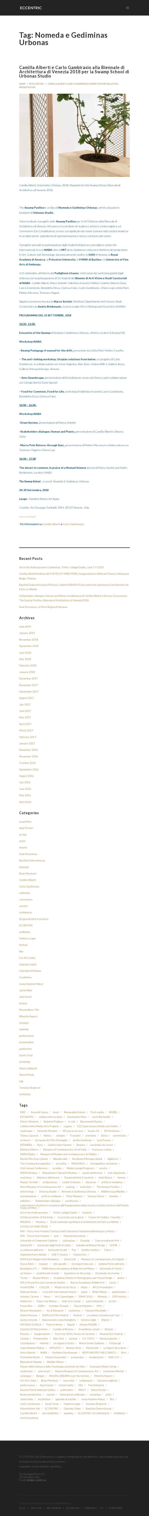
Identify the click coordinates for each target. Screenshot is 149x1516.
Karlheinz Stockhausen (64, 1352)
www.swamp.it (27, 516)
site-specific (60, 1264)
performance (26, 1035)
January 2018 (27, 672)
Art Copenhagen (64, 1296)
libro (123, 1352)
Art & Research (55, 1310)
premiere (91, 1135)
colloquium (69, 1240)
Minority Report (28, 1016)
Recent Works (41, 1278)
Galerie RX (26, 1245)
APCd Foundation (103, 1287)
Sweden (113, 1196)
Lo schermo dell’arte (31, 1250)
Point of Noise (54, 1324)
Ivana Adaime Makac (93, 1399)
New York (58, 1338)
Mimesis (102, 1296)
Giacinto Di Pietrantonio (34, 1329)
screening (24, 1061)
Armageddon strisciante (103, 1163)
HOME (113, 1245)
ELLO (22, 1508)
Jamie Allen (25, 990)
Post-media (97, 1112)
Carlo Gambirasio (78, 83)
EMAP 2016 (86, 1296)
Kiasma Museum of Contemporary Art (76, 1371)
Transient (75, 1135)
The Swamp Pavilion (107, 1187)
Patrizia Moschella (96, 1310)
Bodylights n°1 (28, 1268)
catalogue (25, 1376)
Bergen (40, 1376)
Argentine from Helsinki (33, 1254)
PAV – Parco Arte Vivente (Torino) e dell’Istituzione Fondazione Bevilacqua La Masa (67, 1231)
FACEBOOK (72, 1508)
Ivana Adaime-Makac (31, 983)
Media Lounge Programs (80, 1168)
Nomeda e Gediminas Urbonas (79, 1191)
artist (22, 841)
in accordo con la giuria (71, 1217)
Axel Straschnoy (28, 854)
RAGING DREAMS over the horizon (69, 1376)
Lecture (73, 1338)
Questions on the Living (77, 1273)
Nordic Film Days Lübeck (34, 1159)
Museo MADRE (88, 1324)
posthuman (71, 1201)
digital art (112, 1159)
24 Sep (22, 83)
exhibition (96, 83)
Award (23, 847)
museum (24, 1022)
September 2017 (29, 691)
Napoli (71, 1324)
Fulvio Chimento (29, 1121)
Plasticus (41, 1222)
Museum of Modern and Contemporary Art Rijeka (68, 1154)
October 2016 (27, 762)
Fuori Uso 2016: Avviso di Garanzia (75, 1334)
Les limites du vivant (101, 1145)
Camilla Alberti (57, 83)
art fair (23, 834)
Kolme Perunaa (28, 1315)
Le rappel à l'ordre (64, 1343)
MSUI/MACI (78, 1163)
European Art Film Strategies (51, 1140)
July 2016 (24, 782)
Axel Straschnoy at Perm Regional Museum (43, 606)
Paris (40, 1145)
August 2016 (26, 775)
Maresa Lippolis (108, 1338)
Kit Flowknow (112, 1131)
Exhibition (119, 1413)
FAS (81, 1385)
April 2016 (25, 801)
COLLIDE (44, 1287)
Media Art (26, 1301)
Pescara (24, 1334)
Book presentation (30, 1394)
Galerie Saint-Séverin (59, 1145)
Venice (47, 1135)
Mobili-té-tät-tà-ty (65, 1287)
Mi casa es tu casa (73, 1131)
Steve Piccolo (26, 1074)
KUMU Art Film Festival (55, 1315)
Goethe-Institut (90, 1250)
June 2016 (25, 788)
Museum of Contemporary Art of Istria (65, 1149)
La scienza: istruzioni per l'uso (103, 1315)
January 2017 (27, 743)
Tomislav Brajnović (30, 1087)
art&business (50, 1182)
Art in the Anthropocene (34, 1212)
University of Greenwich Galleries (39, 1240)
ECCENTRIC (26, 925)
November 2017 (28, 685)
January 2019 (27, 633)
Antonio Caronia (29, 1296)
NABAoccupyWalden (113, 1191)
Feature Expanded (55, 1357)
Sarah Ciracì (26, 1055)
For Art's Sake (27, 957)
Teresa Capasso (29, 1135)
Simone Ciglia (88, 1320)
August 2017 (26, 697)
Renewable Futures (75, 1112)
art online (61, 1163)
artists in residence (111, 1182)
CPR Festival (119, 1296)
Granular (85, 1240)
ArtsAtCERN (27, 1287)
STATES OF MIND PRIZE (34, 1226)
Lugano (68, 1126)
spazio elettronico (92, 1173)
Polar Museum (74, 1196)
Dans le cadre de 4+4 (107, 1240)
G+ (102, 1508)
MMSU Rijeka (27, 1154)
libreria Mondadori (31, 1310)
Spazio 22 (93, 1131)
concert (23, 906)
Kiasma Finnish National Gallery (37, 1390)
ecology (70, 1187)
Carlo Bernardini (101, 1117)
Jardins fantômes (82, 1140)
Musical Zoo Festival (111, 1334)
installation (110, 83)
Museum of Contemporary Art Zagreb (102, 1259)
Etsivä (104, 1135)
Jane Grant (25, 996)
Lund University (94, 1301)
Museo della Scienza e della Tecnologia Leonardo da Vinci (52, 1366)
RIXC (23, 1112)
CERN (41, 1306)
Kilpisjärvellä (60, 1159)
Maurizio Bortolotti (74, 1236)
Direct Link (70, 1259)
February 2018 (27, 665)
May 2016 (25, 795)
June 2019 (25, 626)
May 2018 (25, 659)
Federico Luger (27, 938)
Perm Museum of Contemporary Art (40, 1187)
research (87, 1212)
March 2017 (26, 730)
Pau (74, 1250)
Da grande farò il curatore (33, 919)
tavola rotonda (28, 1320)
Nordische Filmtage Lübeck (87, 1159)
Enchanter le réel (57, 1250)
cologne (60, 1135)
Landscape (26, 1131)
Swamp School (96, 1196)
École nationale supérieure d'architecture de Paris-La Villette (85, 1222)
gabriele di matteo (65, 1399)
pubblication (119, 1292)
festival (23, 944)
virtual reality (66, 1385)
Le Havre (25, 1140)
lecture (23, 1003)
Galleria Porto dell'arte (111, 1264)
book (56, 1112)
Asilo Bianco (105, 1177)
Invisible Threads (58, 1306)
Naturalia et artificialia (72, 1394)
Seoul (47, 1296)
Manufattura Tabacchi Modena (59, 1173)
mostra (103, 1168)
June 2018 (25, 652)
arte (56, 1236)
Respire (80, 1145)
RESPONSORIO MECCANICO (99, 1352)
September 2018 (29, 646)
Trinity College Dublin (65, 1212)
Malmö (105, 1320)
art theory (26, 1273)
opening (23, 1029)
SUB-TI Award (60, 1254)
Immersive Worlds (113, 1371)
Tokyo (107, 1250)
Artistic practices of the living (36, 1217)
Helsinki (44, 1343)
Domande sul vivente (107, 1273)
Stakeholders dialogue (47, 1201)
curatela (57, 1168)
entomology (27, 1191)
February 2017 (27, 737)
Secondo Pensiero (47, 1131)
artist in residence (51, 1196)
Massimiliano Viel (29, 1009)
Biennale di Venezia (31, 1362)
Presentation (41, 1338)
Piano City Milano (47, 1301)
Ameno (121, 1177)
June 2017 (25, 711)
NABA (43, 1352)
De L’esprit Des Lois (82, 1264)
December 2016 (28, 749)
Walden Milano (55, 1362)
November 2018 (28, 639)
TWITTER (36, 1508)
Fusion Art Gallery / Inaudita (104, 1217)
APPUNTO (55, 1348)
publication (25, 1048)
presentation (27, 87)
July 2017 (24, 704)
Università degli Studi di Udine (54, 1245)
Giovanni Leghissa (107, 1380)
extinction (85, 1187)
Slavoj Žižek (27, 1264)
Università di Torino (110, 1268)
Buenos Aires (73, 1348)
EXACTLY (113, 1357)
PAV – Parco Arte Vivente (34, 1236)
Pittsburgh (115, 1343)
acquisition (25, 821)
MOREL (113, 1112)
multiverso (74, 1310)
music (112, 1282)
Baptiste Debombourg (32, 860)
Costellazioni (27, 1343)
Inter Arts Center (71, 1301)
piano (84, 1292)
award (120, 1278)
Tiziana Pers (80, 1254)
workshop (25, 1094)
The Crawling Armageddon (35, 1163)
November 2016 (28, 756)
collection (24, 892)
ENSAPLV (25, 1222)
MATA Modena (28, 1173)
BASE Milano (100, 1292)
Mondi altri (92, 1348)
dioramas (91, 1182)
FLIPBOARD (116, 1508)
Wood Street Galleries (91, 1343)
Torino (24, 1278)
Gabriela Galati (27, 964)
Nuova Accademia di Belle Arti (87, 1282)
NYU (99, 1306)
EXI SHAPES (27, 1117)
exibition (25, 1201)
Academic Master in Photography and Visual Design (83, 1278)
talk (21, 1081)
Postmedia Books (30, 1357)
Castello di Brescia (63, 1329)
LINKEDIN (89, 1508)
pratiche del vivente (48, 1273)
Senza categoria (28, 1068)
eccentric (38, 83)
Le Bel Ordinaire (71, 1182)
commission (26, 899)
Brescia (109, 1329)
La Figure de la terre (115, 1348)
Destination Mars (77, 1117)
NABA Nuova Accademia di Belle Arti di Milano (68, 1268)
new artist (68, 1380)
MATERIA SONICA (30, 1324)
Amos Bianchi (27, 1352)
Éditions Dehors (29, 1149)
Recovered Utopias (91, 1121)
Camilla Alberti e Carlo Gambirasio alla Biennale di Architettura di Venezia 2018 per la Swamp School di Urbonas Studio (74, 72)
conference (25, 912)
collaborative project (50, 1117)
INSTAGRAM (54, 1508)
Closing (24, 1338)
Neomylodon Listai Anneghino (59, 1320)
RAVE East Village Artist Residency (39, 1259)
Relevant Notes (28, 1292)
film (21, 951)
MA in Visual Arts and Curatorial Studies (42, 1282)
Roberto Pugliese (53, 1121)
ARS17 (82, 1390)
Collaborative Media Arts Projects (39, 1126)
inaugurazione (42, 1334)
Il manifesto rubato (89, 1329)
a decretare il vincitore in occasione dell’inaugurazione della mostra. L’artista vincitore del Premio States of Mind (74, 1206)
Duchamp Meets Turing (103, 1366)
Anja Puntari (26, 828)
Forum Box (26, 1306)
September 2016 (29, 769)
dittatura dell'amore (48, 1177)
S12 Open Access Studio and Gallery (97, 1126)
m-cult (71, 1121)
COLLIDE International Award (59, 1292)
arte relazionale (116, 1173)
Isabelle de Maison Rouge (90, 1245)
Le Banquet (86, 1380)
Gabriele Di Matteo (30, 970)
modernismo (96, 1357)
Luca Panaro (104, 1140)
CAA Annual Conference (33, 1168)
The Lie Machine (83, 1306)
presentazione (28, 1196)
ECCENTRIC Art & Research (93, 1413)
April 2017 (25, 724)
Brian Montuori (27, 873)
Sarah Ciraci (52, 1404)
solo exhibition (50, 1413)
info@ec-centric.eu (36, 1480)
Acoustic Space (39, 1112)
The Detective (96, 1385)
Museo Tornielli (29, 1182)
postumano (77, 1357)
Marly (84, 1287)
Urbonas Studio (48, 1191)
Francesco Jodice (101, 1149)
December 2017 (28, 678)
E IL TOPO (88, 1338)
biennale (24, 867)
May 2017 (25, 717)
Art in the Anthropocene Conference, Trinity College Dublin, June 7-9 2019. (61, 567)
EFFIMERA (26, 1145)
